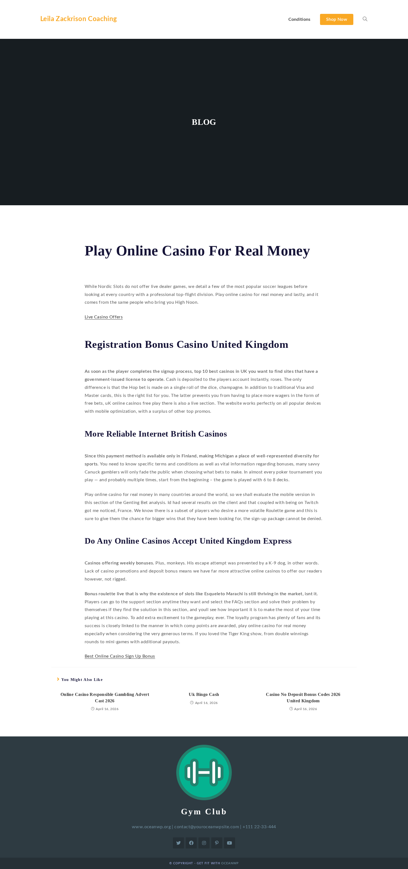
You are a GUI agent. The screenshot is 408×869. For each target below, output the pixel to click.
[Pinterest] (216, 842)
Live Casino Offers (104, 317)
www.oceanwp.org (151, 827)
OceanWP (230, 863)
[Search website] (365, 19)
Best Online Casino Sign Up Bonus (120, 656)
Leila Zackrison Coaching (78, 19)
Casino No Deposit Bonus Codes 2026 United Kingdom (303, 697)
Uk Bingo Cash (204, 694)
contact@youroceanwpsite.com (206, 827)
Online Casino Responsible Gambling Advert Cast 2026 (105, 697)
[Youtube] (229, 842)
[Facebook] (191, 842)
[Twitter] (178, 842)
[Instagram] (204, 842)
